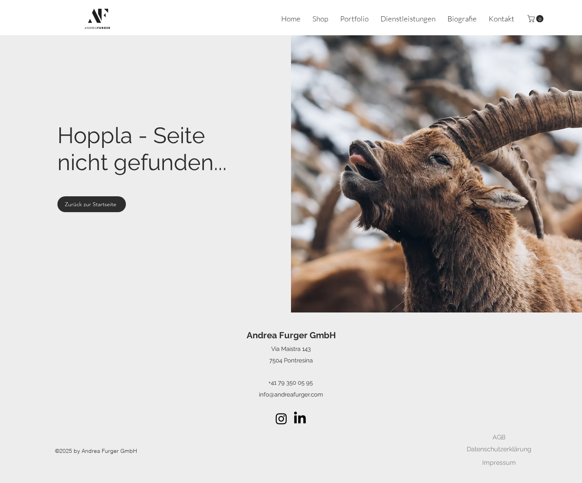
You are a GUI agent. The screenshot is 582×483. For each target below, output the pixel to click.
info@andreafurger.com (291, 394)
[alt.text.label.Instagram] (281, 418)
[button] (536, 18)
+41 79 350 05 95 (290, 382)
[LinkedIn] (300, 418)
